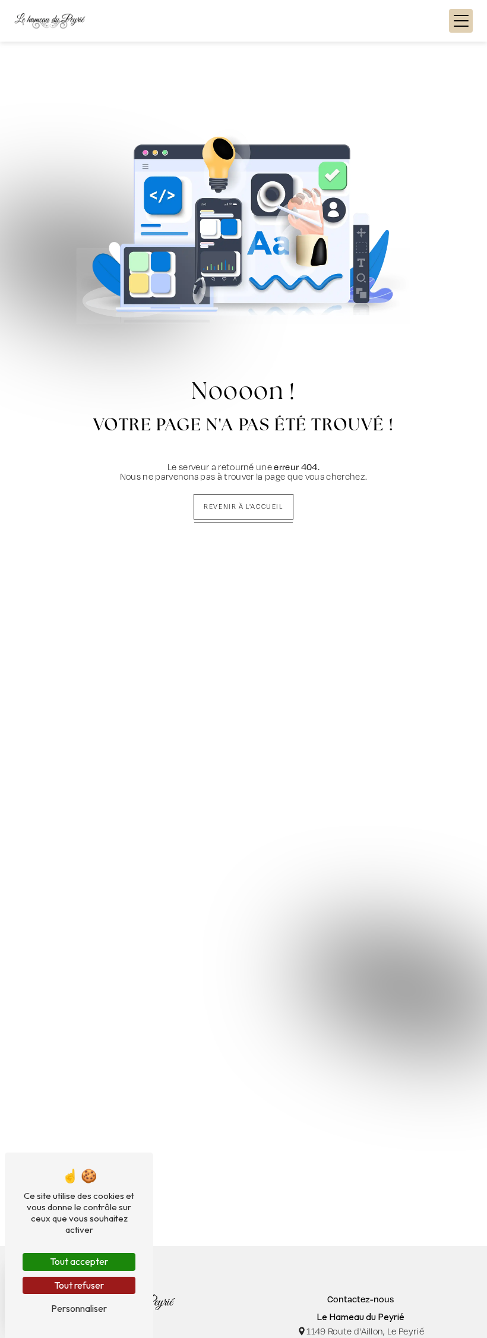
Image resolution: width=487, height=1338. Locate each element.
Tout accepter (79, 1261)
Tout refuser (79, 1285)
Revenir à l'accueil (243, 506)
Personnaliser (79, 1308)
